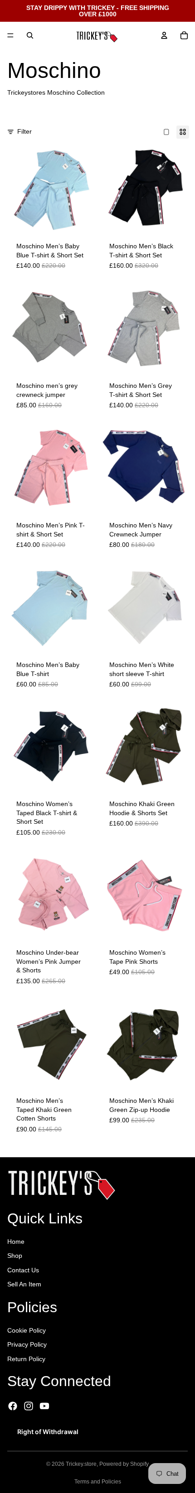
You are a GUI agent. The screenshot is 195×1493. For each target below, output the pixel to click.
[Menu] (10, 35)
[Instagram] (28, 1406)
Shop (14, 1255)
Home (15, 1241)
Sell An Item (24, 1284)
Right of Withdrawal (47, 1431)
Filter (24, 131)
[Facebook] (12, 1406)
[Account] (164, 35)
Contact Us (23, 1270)
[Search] (30, 35)
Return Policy (26, 1359)
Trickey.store (81, 1464)
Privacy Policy (27, 1344)
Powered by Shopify (124, 1464)
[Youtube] (44, 1406)
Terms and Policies (97, 1482)
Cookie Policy (26, 1330)
